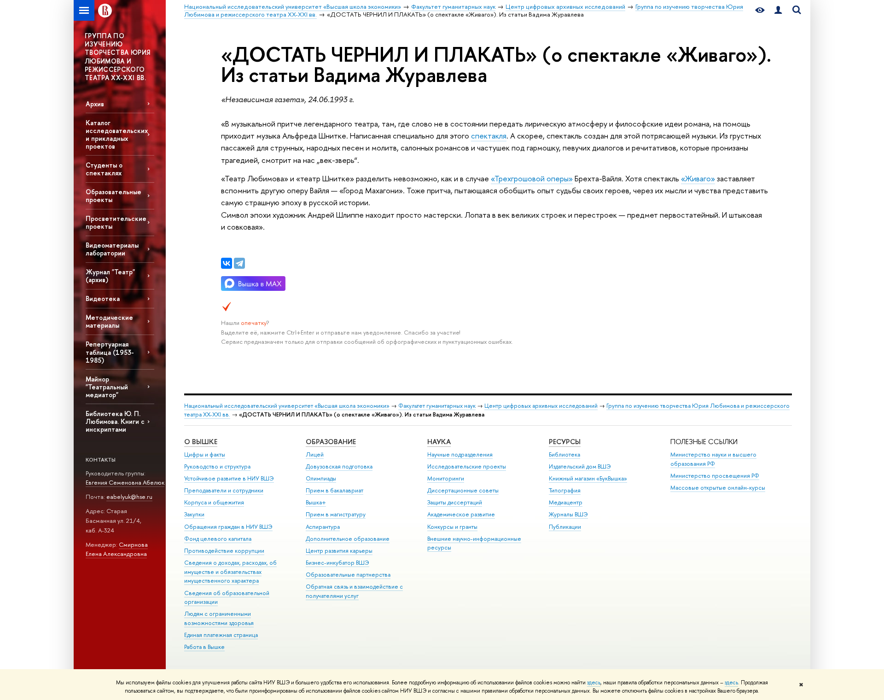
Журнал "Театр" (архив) (110, 275)
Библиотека (564, 454)
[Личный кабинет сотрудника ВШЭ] (778, 10)
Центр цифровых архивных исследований (541, 406)
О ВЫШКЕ (200, 441)
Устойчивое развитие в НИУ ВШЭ (229, 478)
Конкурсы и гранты (452, 527)
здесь (593, 682)
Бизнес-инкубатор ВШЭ (337, 563)
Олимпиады (321, 478)
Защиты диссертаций (454, 502)
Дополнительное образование (348, 539)
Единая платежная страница (221, 635)
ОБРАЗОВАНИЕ (331, 441)
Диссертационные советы (463, 490)
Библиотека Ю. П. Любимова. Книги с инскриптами (115, 421)
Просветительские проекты (116, 222)
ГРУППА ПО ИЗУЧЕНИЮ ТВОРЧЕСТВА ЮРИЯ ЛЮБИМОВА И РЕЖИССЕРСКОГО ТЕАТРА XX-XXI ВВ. (117, 56)
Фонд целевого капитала (217, 539)
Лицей (315, 454)
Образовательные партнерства (348, 575)
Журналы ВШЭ (568, 514)
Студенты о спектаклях (104, 169)
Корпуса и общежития (214, 502)
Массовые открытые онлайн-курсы (717, 488)
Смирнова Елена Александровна (117, 549)
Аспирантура (323, 527)
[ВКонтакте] (226, 263)
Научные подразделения (460, 454)
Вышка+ (316, 502)
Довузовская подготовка (339, 466)
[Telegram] (239, 263)
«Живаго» (698, 178)
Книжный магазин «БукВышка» (588, 478)
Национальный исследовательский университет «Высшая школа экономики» (287, 406)
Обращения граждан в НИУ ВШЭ (228, 527)
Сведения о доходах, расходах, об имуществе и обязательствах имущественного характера (230, 572)
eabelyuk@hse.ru (129, 496)
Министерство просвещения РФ (714, 476)
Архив (95, 103)
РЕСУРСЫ (565, 441)
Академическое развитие (461, 514)
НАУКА (439, 441)
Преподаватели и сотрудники (223, 490)
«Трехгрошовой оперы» (532, 178)
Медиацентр (565, 502)
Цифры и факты (204, 454)
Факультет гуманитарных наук (437, 406)
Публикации (565, 527)
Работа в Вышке (204, 647)
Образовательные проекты (113, 195)
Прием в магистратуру (336, 514)
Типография (565, 490)
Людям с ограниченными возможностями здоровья (219, 618)
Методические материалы (109, 321)
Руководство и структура (217, 466)
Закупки (194, 514)
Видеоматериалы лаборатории (112, 249)
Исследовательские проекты (466, 466)
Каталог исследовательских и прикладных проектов (117, 134)
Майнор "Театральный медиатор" (107, 387)
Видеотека (103, 298)
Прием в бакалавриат (334, 490)
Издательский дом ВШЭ (580, 466)
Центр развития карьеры (339, 551)
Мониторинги (445, 478)
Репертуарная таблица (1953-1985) (110, 352)
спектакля (488, 135)
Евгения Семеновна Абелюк (125, 482)
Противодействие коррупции (224, 551)
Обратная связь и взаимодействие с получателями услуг (354, 591)
